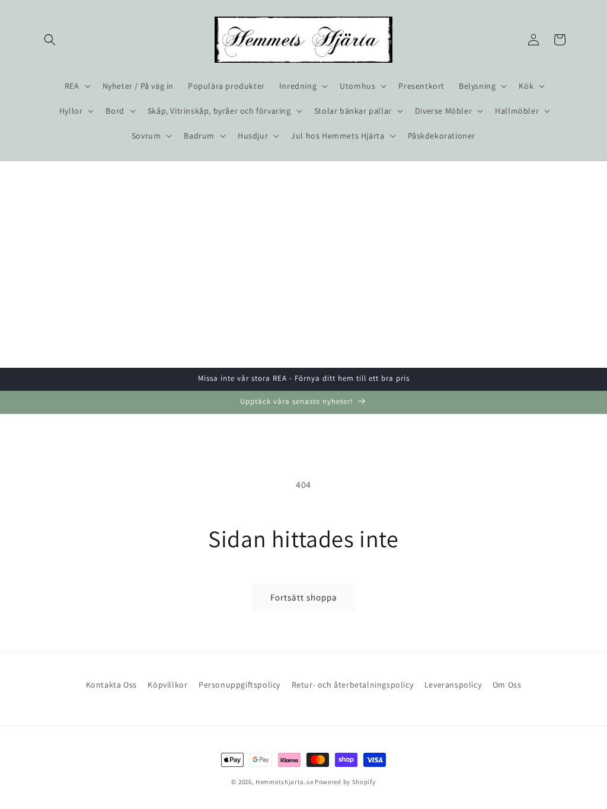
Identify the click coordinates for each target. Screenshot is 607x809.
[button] (50, 40)
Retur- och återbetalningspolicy (353, 684)
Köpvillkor (167, 684)
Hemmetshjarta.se (284, 782)
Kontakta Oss (111, 684)
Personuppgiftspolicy (239, 684)
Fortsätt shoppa (303, 597)
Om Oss (507, 684)
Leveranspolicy (452, 684)
